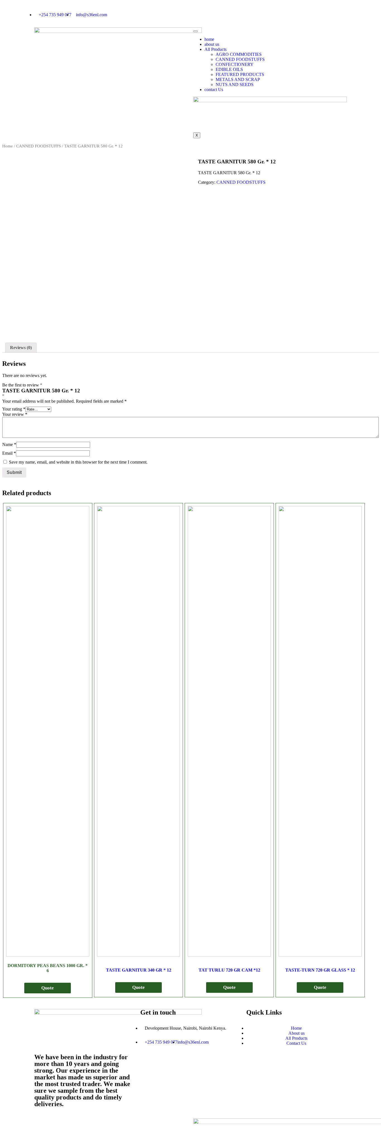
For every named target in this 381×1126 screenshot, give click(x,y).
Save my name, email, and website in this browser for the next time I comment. (78, 462)
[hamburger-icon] (195, 31)
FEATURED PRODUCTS (240, 74)
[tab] (21, 348)
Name (9, 444)
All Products (215, 49)
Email (9, 453)
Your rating (13, 409)
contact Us (213, 89)
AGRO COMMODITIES (239, 54)
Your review (14, 414)
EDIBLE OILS (229, 69)
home (209, 39)
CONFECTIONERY (235, 64)
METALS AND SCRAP (238, 79)
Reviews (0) (21, 347)
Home (7, 146)
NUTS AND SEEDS (235, 84)
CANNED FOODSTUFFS (240, 59)
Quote (47, 988)
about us (211, 44)
